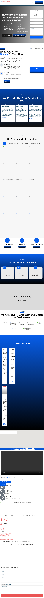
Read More (4, 117)
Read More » (4, 376)
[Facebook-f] (1, 519)
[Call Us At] (2, 492)
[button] (32, 2)
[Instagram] (4, 519)
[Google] (7, 519)
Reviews (3, 484)
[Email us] (2, 487)
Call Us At (8, 491)
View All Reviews (23, 300)
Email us (8, 485)
